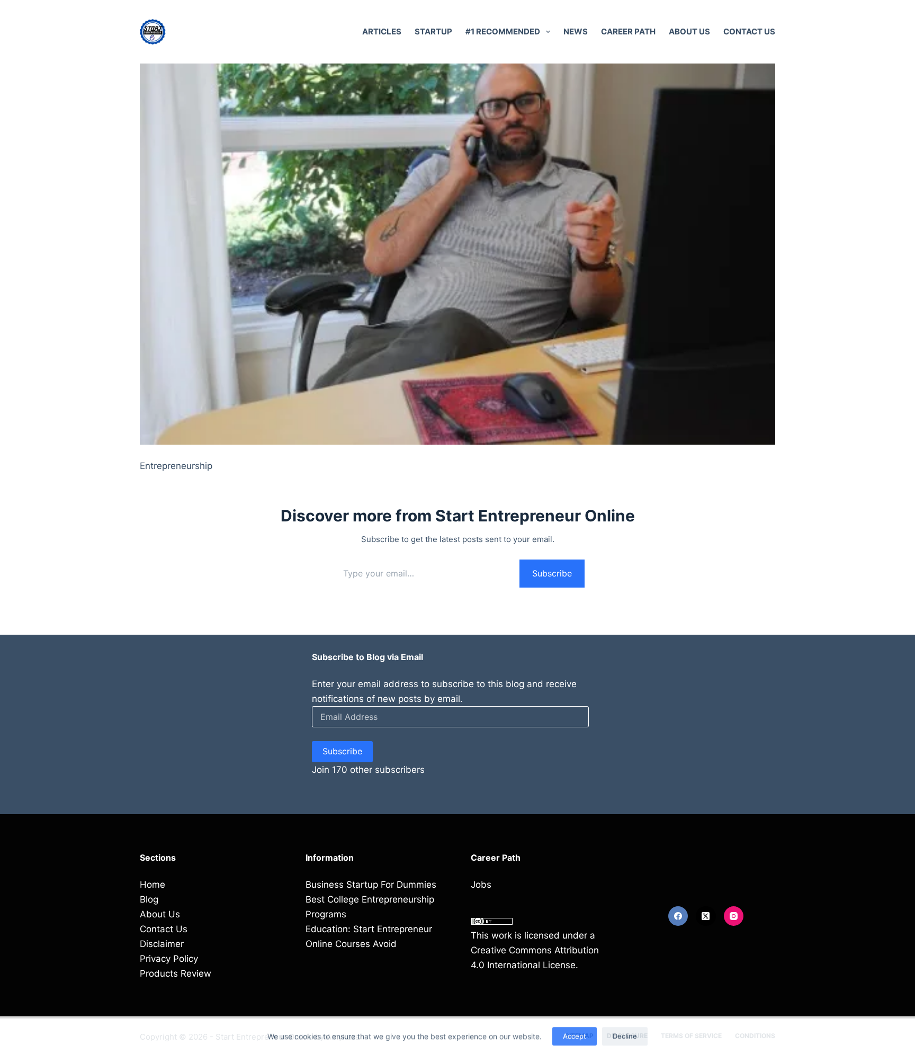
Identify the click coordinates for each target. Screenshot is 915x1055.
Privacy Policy (169, 958)
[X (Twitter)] (706, 916)
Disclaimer (162, 944)
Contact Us (749, 31)
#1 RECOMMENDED (502, 31)
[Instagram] (734, 916)
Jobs (481, 884)
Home (152, 884)
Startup (433, 31)
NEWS (575, 31)
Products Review (175, 973)
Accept (574, 1035)
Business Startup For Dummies (371, 884)
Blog (149, 899)
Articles (381, 31)
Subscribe (552, 573)
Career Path (628, 31)
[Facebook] (678, 916)
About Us (689, 31)
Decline (625, 1035)
